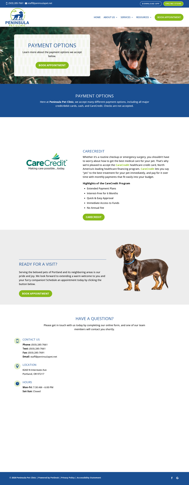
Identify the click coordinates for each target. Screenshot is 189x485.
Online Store (173, 3)
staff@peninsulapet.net (43, 356)
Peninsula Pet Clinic (61, 101)
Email (75, 350)
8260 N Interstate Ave (35, 369)
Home (97, 17)
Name (75, 339)
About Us (109, 17)
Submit (77, 402)
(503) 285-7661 (37, 348)
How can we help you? (84, 373)
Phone (74, 362)
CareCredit (122, 165)
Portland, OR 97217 (33, 373)
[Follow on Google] (177, 478)
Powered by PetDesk (48, 477)
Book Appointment (169, 17)
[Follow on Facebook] (172, 478)
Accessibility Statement (89, 477)
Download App (151, 3)
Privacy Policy (68, 477)
